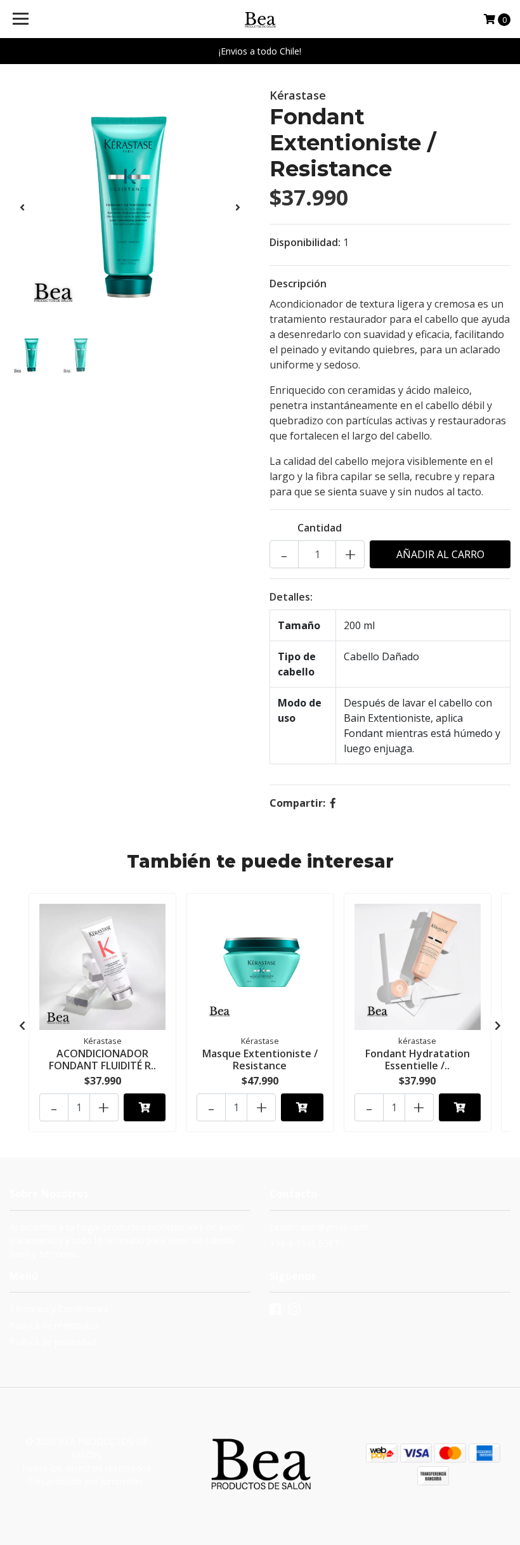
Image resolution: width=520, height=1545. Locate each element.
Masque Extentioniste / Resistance (260, 1059)
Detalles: (291, 597)
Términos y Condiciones (59, 1309)
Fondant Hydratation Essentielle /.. (417, 1059)
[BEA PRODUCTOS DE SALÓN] (260, 19)
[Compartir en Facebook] (332, 803)
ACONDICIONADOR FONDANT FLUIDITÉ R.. (102, 1059)
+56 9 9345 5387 (304, 1243)
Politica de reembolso (54, 1325)
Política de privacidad (53, 1342)
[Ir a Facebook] (275, 1311)
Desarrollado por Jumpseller (86, 1481)
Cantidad (319, 528)
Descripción (298, 283)
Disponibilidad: (305, 242)
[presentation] (22, 207)
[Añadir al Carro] (145, 1107)
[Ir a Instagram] (294, 1311)
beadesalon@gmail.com (319, 1227)
